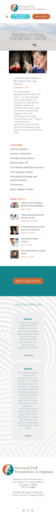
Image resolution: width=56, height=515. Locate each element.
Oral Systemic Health (21, 172)
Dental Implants (19, 149)
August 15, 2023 (22, 87)
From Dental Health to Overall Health (33, 252)
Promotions (16, 184)
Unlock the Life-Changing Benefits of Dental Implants (32, 204)
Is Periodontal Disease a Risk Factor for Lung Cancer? (27, 81)
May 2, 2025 (26, 209)
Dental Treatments (20, 153)
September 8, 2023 (29, 221)
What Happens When (21, 189)
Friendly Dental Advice (22, 158)
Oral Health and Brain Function (27, 167)
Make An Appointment (28, 281)
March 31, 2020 (27, 256)
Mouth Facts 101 (19, 162)
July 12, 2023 (26, 245)
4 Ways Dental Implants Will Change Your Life (32, 216)
